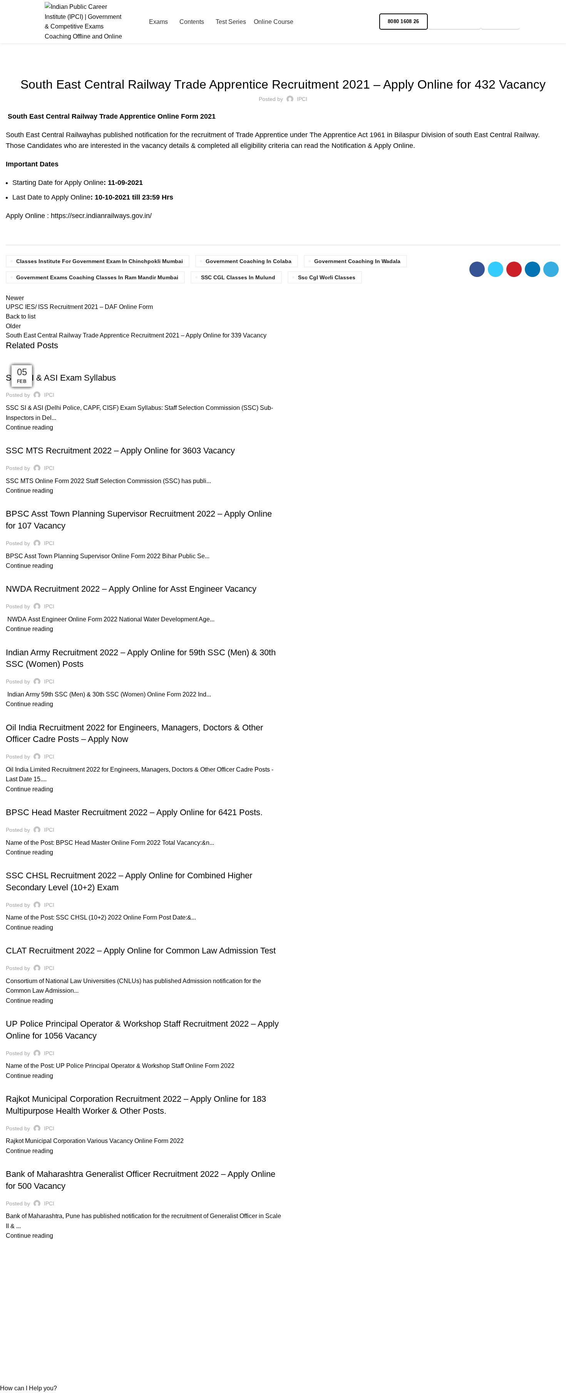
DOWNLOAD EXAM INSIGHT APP (317, 1330)
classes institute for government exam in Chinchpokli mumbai (99, 261)
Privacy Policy (25, 1326)
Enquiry (500, 21)
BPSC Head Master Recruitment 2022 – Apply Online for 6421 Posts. (134, 812)
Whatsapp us (454, 21)
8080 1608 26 (403, 21)
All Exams (23, 437)
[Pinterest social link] (514, 269)
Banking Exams (30, 1160)
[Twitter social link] (495, 269)
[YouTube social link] (542, 22)
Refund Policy (25, 1311)
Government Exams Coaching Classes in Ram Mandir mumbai (97, 277)
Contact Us (162, 1340)
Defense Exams (30, 638)
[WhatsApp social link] (550, 22)
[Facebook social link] (524, 22)
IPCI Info (21, 1085)
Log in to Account (312, 1311)
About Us (160, 1311)
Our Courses (164, 1326)
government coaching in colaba (248, 261)
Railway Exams (283, 63)
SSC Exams (24, 364)
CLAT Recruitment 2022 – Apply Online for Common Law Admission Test (141, 950)
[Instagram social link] (533, 22)
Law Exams (54, 937)
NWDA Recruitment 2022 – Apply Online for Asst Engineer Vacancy (131, 589)
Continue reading (29, 427)
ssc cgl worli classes (326, 277)
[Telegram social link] (559, 22)
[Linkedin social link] (532, 269)
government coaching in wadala (357, 261)
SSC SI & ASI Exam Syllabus (61, 378)
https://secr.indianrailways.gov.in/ (101, 216)
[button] (28, 1388)
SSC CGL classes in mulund (238, 277)
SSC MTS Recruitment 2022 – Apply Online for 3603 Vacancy (120, 450)
